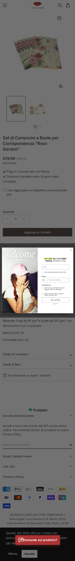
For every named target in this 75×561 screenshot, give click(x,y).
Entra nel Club (55, 300)
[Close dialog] (70, 250)
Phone (44, 276)
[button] (37, 540)
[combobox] (45, 280)
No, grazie (55, 303)
